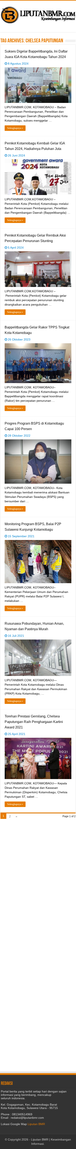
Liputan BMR (36, 1124)
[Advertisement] (38, 862)
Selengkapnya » (15, 128)
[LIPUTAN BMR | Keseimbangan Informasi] (38, 13)
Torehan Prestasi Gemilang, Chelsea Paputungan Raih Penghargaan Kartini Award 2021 (34, 721)
